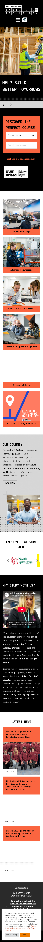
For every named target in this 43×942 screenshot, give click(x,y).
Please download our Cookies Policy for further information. (21, 928)
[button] (18, 19)
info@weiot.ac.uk (24, 895)
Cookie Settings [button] (11, 935)
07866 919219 (24, 893)
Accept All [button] (25, 935)
